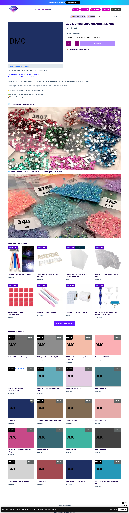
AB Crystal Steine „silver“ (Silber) (48, 357)
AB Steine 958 (71, 449)
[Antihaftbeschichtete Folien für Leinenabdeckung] (79, 259)
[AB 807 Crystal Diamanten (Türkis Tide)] (50, 377)
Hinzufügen (97, 43)
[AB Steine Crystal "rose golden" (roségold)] (79, 345)
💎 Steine (75, 9)
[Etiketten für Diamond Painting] (79, 297)
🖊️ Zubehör (105, 9)
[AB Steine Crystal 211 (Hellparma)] (79, 377)
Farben (91, 17)
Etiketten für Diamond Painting (76, 312)
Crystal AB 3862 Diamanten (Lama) (49, 420)
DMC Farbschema (78, 17)
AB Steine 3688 (100, 420)
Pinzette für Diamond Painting (47, 312)
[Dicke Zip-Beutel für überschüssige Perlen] (108, 259)
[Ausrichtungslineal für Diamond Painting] (50, 259)
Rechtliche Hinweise (65, 505)
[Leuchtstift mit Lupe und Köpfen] (21, 259)
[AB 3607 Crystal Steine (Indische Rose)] (21, 438)
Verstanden (122, 509)
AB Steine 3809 (100, 388)
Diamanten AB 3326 (102, 357)
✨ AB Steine (84, 9)
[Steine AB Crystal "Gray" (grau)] (21, 345)
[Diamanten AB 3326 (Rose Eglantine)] (108, 345)
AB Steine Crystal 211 (73, 388)
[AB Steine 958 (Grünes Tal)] (79, 438)
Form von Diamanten (73, 34)
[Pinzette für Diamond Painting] (50, 297)
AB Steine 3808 (42, 449)
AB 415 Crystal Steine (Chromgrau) (20, 481)
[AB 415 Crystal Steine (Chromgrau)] (21, 469)
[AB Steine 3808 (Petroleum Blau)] (50, 438)
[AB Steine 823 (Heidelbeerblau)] (21, 408)
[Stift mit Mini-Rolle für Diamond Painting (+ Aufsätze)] (108, 297)
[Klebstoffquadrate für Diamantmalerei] (21, 297)
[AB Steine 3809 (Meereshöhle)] (108, 377)
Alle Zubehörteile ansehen (64, 323)
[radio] (76, 37)
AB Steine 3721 (42, 481)
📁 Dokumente (95, 9)
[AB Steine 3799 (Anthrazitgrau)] (108, 438)
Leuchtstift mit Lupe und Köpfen (19, 274)
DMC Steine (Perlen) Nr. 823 (76, 481)
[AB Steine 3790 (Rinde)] (79, 408)
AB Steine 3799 (100, 449)
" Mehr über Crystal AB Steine (19, 66)
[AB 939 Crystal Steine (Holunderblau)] (21, 377)
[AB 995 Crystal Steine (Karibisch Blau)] (108, 469)
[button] (104, 17)
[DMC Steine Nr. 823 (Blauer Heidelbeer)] (79, 469)
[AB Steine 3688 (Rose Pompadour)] (108, 408)
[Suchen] (117, 17)
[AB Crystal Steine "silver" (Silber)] (50, 345)
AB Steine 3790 (71, 420)
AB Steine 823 (13, 420)
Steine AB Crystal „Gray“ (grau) (19, 357)
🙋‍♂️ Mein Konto (116, 9)
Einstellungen (113, 509)
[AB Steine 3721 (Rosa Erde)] (50, 469)
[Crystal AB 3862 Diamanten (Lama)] (50, 408)
